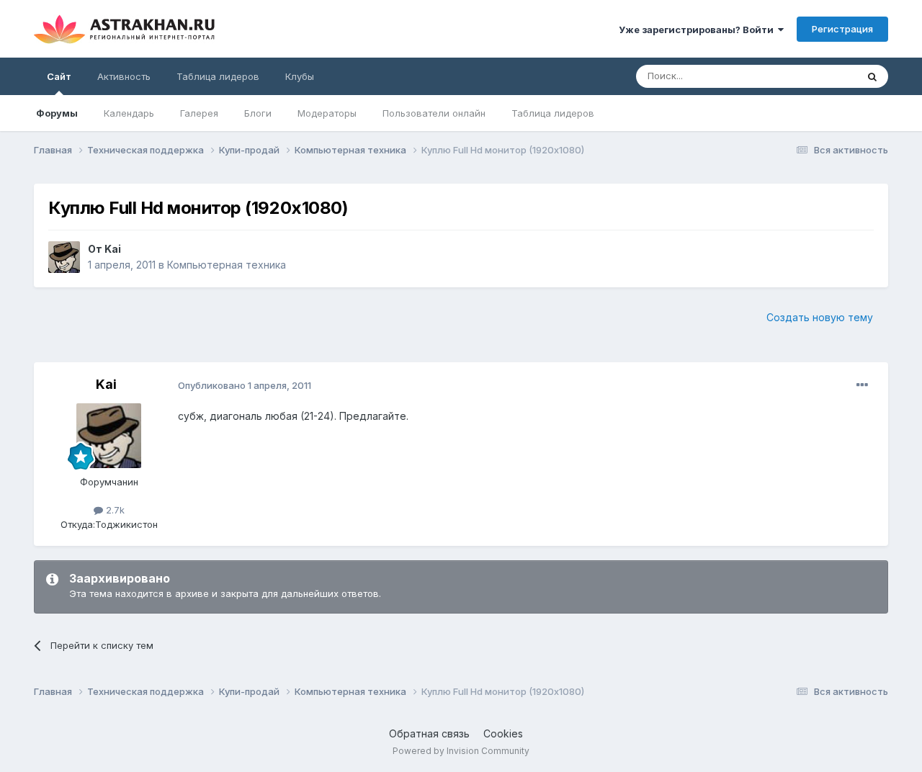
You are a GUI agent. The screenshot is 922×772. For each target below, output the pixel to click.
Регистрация (842, 29)
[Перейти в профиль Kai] (64, 257)
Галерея (199, 113)
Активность (124, 76)
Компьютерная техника (226, 265)
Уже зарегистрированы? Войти (698, 29)
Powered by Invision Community (461, 750)
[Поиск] (872, 76)
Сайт (59, 76)
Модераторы (327, 113)
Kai (112, 249)
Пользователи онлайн (433, 113)
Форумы (57, 113)
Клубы (299, 76)
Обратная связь (429, 733)
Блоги (258, 113)
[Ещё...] (862, 385)
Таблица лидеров (552, 113)
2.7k (114, 510)
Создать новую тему (819, 317)
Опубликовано (244, 385)
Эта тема (818, 76)
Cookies (503, 733)
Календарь (129, 113)
